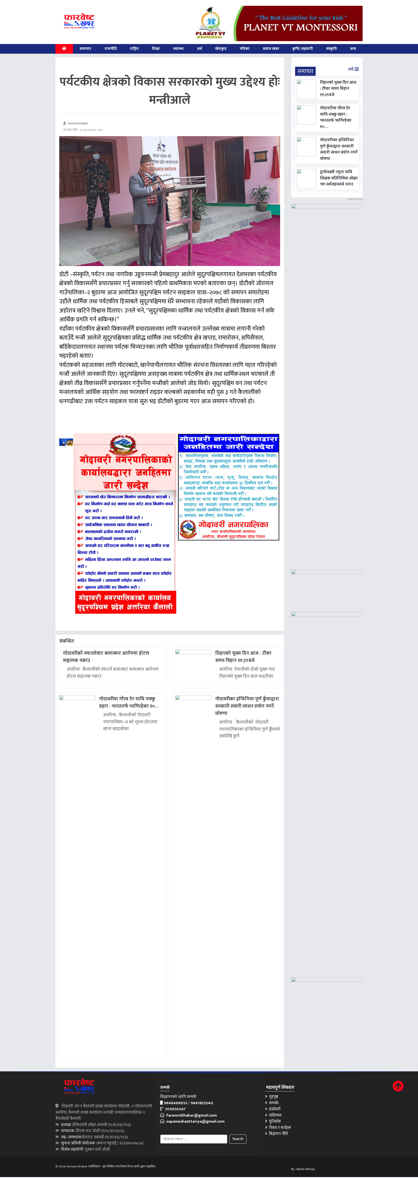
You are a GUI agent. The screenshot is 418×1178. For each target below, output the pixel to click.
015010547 (174, 1109)
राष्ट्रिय (134, 48)
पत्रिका (245, 48)
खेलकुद (220, 48)
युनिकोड (274, 1121)
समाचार (85, 48)
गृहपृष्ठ (272, 1096)
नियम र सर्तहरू (279, 1127)
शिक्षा (156, 48)
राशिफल (274, 1115)
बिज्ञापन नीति (277, 1133)
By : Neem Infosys (303, 1169)
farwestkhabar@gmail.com (190, 1115)
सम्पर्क (272, 1103)
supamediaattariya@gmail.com (194, 1121)
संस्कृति (331, 48)
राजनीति (110, 48)
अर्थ (199, 48)
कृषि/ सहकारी (302, 48)
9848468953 (175, 1103)
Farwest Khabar (78, 123)
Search (237, 1139)
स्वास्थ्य (178, 48)
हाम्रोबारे (274, 1109)
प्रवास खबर (271, 48)
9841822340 (202, 1103)
